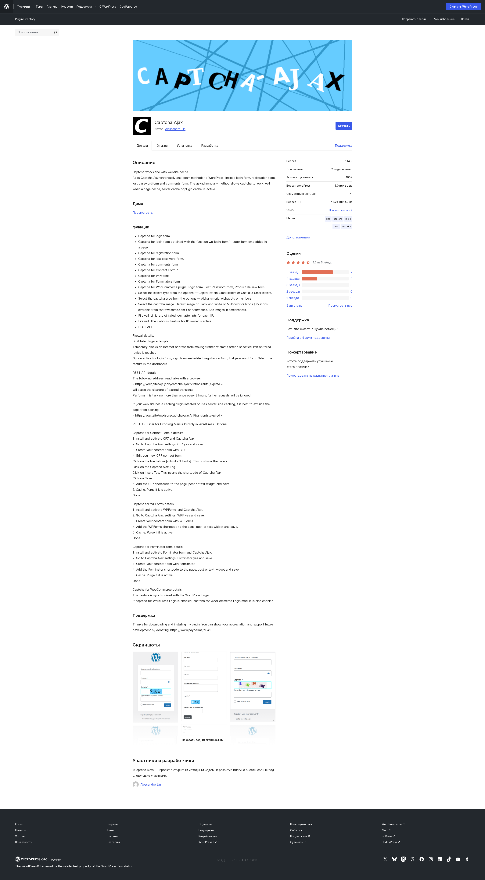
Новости (21, 830)
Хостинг (20, 836)
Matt (386, 830)
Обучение (205, 824)
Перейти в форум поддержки (308, 338)
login (348, 218)
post (336, 226)
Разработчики (208, 836)
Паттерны (113, 842)
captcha (337, 218)
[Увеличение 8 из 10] (270, 657)
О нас (19, 824)
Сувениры (298, 842)
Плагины (112, 836)
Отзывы (162, 145)
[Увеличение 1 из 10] (173, 657)
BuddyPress (391, 842)
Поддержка (343, 145)
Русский (56, 859)
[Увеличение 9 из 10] (270, 730)
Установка (184, 145)
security (346, 226)
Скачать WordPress (464, 6)
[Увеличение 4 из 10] (222, 657)
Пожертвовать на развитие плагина (312, 375)
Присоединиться (301, 824)
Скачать (344, 125)
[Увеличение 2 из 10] (173, 731)
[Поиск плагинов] (55, 32)
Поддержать (300, 836)
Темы (110, 830)
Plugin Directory (25, 19)
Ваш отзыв (294, 305)
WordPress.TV (209, 842)
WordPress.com (393, 824)
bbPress (389, 836)
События (296, 830)
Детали (142, 145)
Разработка (209, 145)
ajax (328, 218)
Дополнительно (298, 237)
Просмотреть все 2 (340, 210)
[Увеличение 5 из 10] (222, 729)
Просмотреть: (143, 212)
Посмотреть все (340, 305)
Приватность (23, 842)
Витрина (112, 824)
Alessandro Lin (175, 129)
